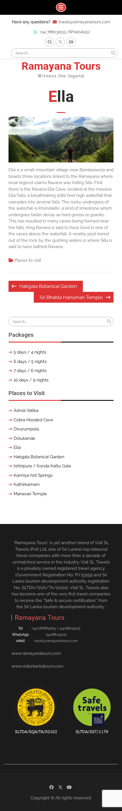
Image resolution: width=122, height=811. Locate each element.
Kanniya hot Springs (33, 475)
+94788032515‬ (70, 628)
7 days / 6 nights (30, 370)
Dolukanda (24, 438)
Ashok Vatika (26, 410)
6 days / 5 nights (30, 361)
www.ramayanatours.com (36, 653)
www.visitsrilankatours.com (37, 666)
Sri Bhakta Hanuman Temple (71, 297)
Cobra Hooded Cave (33, 419)
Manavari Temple (30, 493)
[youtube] (71, 42)
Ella (17, 447)
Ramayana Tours (61, 66)
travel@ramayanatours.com (84, 22)
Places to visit (28, 260)
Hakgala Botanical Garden (48, 286)
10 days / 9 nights (31, 380)
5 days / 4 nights (30, 352)
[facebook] (49, 42)
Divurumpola (26, 429)
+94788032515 (56, 635)
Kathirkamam (27, 484)
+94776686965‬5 (43, 628)
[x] (60, 42)
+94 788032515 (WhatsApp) (65, 32)
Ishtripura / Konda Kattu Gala (42, 466)
